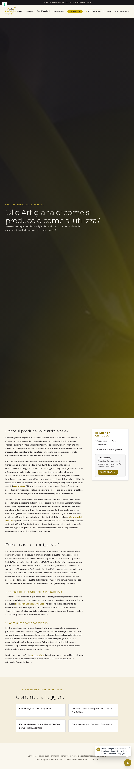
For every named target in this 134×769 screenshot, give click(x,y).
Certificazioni (43, 11)
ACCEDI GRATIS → (108, 472)
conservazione (37, 655)
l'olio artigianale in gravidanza (29, 603)
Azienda (29, 11)
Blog (109, 11)
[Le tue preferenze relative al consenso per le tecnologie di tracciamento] (4, 4)
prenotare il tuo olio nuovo (60, 759)
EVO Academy (94, 11)
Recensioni (59, 11)
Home (19, 11)
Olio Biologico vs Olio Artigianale (35, 708)
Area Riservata (122, 11)
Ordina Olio (74, 11)
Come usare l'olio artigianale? (109, 449)
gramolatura (19, 486)
